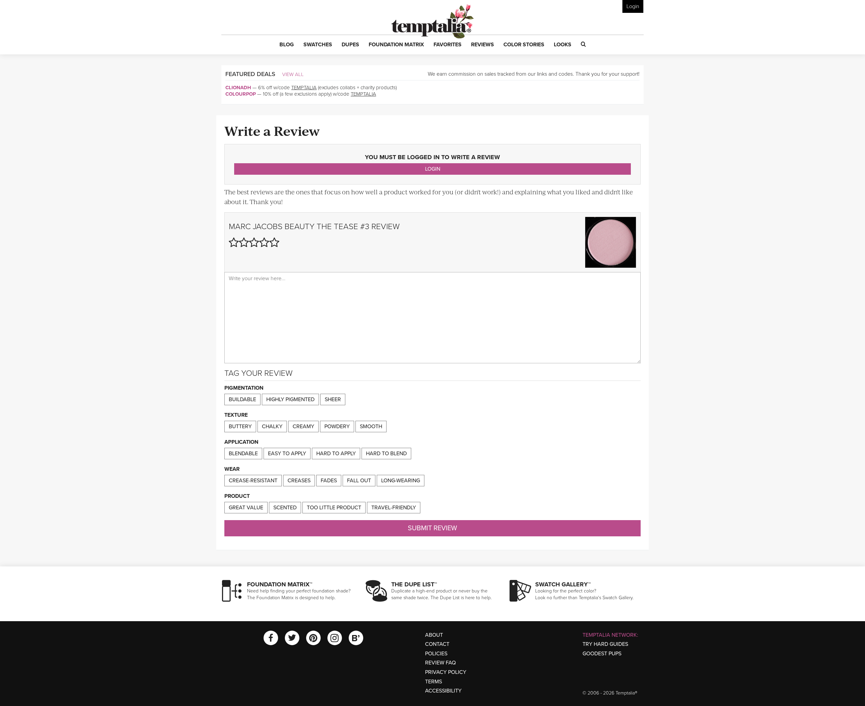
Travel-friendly (393, 507)
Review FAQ (440, 662)
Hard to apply (336, 453)
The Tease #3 (343, 227)
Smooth (371, 426)
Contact (437, 644)
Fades (329, 480)
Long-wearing (400, 480)
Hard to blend (386, 453)
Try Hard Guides (605, 644)
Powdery (337, 426)
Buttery (240, 426)
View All (293, 74)
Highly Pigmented (290, 399)
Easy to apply (287, 453)
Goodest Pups (602, 653)
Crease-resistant (253, 480)
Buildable (242, 399)
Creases (299, 480)
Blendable (243, 453)
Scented (285, 507)
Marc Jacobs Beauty (272, 227)
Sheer (333, 399)
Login (632, 6)
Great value (246, 507)
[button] (286, 45)
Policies (436, 653)
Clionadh (238, 87)
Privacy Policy (445, 672)
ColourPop (240, 94)
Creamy (303, 426)
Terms (433, 681)
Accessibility (443, 690)
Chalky (272, 426)
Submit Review (432, 528)
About (434, 635)
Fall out (359, 480)
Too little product (334, 507)
